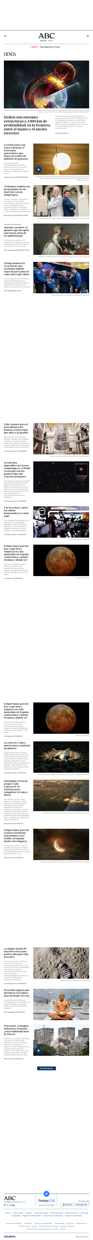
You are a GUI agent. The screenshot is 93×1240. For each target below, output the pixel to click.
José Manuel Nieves (61, 133)
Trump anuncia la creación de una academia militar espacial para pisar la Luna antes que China (16, 269)
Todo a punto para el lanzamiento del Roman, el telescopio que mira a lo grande (16, 428)
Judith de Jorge (9, 177)
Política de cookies (56, 1213)
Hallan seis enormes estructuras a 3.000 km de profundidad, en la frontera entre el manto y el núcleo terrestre (27, 125)
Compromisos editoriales (73, 1216)
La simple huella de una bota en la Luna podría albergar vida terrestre (16, 953)
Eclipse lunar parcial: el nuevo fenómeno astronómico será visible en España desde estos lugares (16, 836)
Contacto (29, 1213)
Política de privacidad (41, 1213)
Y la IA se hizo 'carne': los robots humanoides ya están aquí (16, 512)
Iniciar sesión (87, 36)
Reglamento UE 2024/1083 (32, 1216)
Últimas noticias (24, 1226)
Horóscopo (70, 1223)
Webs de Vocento (82, 1237)
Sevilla (50, 40)
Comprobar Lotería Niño (14, 1223)
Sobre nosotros (18, 1213)
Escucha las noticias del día (48, 1226)
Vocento (8, 1213)
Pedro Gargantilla (10, 250)
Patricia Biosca (9, 215)
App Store (68, 1205)
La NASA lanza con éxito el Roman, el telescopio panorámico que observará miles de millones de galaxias (16, 151)
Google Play (83, 1205)
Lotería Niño (28, 1223)
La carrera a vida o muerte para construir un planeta (17, 745)
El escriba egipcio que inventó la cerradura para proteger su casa (16, 993)
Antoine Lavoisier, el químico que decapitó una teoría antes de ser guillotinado (16, 231)
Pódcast (63, 1229)
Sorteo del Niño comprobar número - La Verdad (42, 1229)
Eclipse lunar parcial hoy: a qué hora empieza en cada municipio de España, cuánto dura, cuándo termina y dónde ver (16, 552)
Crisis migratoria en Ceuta (50, 47)
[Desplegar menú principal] (5, 36)
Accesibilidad (16, 1216)
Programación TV (81, 1223)
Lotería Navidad (59, 1223)
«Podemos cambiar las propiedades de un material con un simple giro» (17, 190)
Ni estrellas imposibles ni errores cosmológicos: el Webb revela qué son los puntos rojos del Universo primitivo (17, 469)
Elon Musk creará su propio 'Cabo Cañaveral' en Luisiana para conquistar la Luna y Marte (16, 787)
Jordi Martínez (9, 578)
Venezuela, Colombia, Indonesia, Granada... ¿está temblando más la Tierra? (16, 1030)
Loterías (34, 1226)
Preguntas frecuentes (67, 1226)
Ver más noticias (46, 1068)
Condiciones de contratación (53, 1216)
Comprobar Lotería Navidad (43, 1223)
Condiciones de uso (72, 1213)
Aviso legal (84, 1213)
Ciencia (10, 54)
